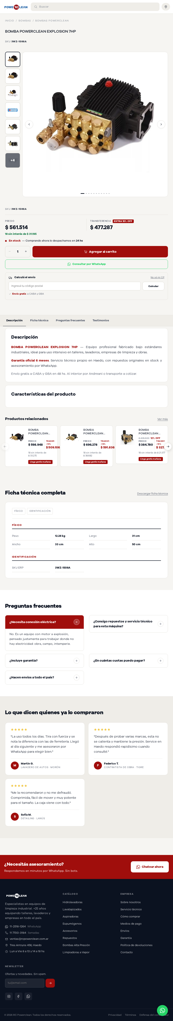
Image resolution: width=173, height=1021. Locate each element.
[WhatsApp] (28, 996)
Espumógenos (72, 924)
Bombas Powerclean (52, 20)
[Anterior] (29, 124)
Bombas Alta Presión (76, 945)
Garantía (126, 938)
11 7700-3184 (24, 933)
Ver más (162, 419)
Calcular (153, 286)
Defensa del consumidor (154, 1015)
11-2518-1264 (25, 926)
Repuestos (70, 938)
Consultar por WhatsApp (89, 264)
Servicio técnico (131, 909)
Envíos (124, 931)
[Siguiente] (161, 124)
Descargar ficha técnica (152, 494)
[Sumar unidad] (26, 251)
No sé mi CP (157, 277)
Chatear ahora (152, 867)
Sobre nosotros (130, 902)
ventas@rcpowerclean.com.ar (29, 939)
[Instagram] (9, 996)
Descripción (14, 320)
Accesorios (70, 931)
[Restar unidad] (9, 251)
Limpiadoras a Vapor (76, 952)
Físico (18, 511)
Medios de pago (131, 924)
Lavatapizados (72, 909)
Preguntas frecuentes (70, 320)
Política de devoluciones (136, 945)
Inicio (9, 20)
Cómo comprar (130, 917)
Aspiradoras (70, 917)
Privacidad (115, 1015)
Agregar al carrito (102, 252)
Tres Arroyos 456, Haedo (26, 945)
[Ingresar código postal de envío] (166, 7)
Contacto (126, 952)
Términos (130, 1015)
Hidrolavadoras (72, 902)
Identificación (39, 511)
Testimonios (101, 320)
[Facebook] (18, 996)
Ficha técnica (39, 320)
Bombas (25, 20)
